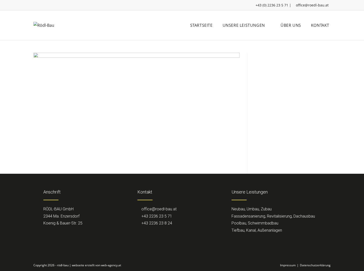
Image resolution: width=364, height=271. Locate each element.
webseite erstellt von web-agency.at (96, 265)
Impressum (288, 265)
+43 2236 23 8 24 (156, 223)
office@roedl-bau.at (312, 5)
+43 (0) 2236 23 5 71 (272, 5)
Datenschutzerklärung (315, 265)
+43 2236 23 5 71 (156, 216)
